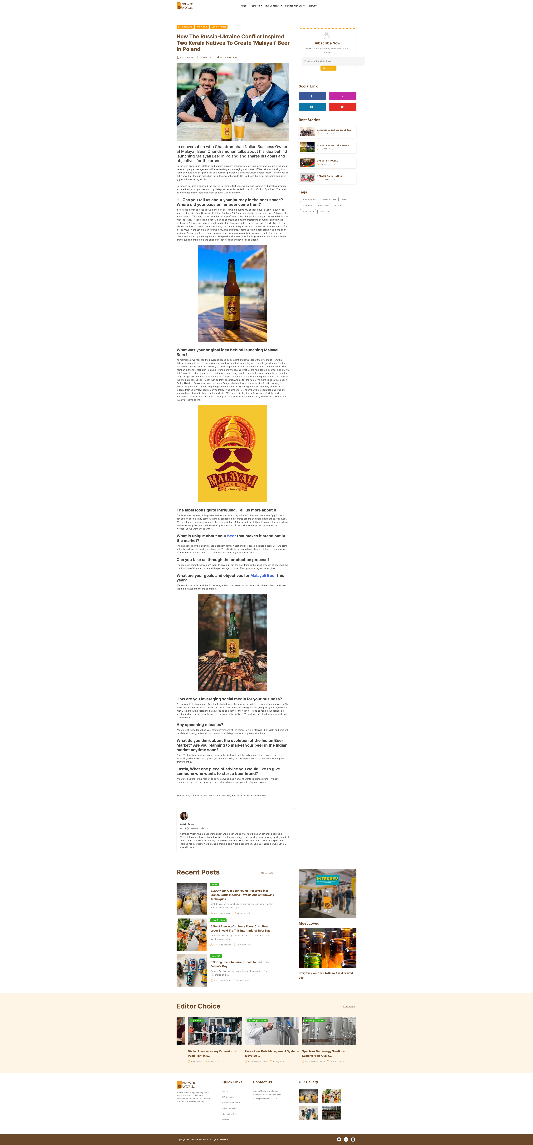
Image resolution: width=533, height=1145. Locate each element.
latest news (325, 211)
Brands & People (188, 1020)
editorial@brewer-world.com (265, 1091)
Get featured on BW (231, 1102)
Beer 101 (216, 956)
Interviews (202, 26)
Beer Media (308, 211)
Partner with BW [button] (294, 5)
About (244, 5)
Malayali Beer (263, 575)
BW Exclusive (185, 26)
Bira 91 (338, 205)
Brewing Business (246, 1020)
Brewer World (309, 199)
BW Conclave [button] (272, 5)
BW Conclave (228, 1097)
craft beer (307, 205)
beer (231, 536)
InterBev (312, 5)
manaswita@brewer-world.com (267, 1094)
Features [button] (255, 5)
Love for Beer (219, 26)
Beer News (323, 205)
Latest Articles (329, 199)
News (214, 884)
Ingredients (300, 1020)
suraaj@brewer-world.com (265, 1098)
